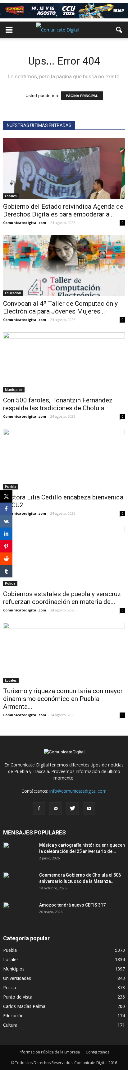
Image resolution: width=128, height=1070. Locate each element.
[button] (119, 30)
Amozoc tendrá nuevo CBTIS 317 (72, 904)
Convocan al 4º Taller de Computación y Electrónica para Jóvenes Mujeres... (60, 307)
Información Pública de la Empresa (49, 1052)
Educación (13, 293)
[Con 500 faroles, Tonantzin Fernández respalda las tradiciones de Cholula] (64, 362)
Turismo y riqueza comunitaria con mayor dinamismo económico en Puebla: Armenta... (63, 698)
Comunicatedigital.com (24, 222)
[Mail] (55, 808)
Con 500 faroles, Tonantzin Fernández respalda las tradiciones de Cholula (57, 404)
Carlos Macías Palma (24, 1006)
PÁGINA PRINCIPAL (82, 96)
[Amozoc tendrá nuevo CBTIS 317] (18, 913)
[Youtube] (89, 808)
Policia (9, 987)
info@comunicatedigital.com (78, 791)
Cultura (10, 1025)
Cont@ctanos (97, 1052)
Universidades (17, 978)
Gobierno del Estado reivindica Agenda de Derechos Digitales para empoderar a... (63, 210)
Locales (11, 196)
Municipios (14, 389)
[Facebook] (39, 808)
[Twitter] (72, 808)
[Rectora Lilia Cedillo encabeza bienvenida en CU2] (64, 459)
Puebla (10, 486)
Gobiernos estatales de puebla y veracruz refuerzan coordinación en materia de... (62, 598)
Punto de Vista (17, 997)
